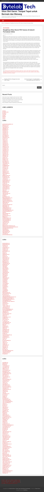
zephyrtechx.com (5, 154)
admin (11, 33)
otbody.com (4, 403)
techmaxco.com (5, 167)
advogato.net (4, 395)
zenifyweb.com (5, 194)
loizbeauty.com (5, 408)
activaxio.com (4, 169)
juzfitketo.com (4, 348)
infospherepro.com (5, 176)
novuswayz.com (5, 156)
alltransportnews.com (6, 292)
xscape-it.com (4, 304)
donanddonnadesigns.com (7, 200)
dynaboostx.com (5, 158)
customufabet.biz (5, 283)
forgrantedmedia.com (6, 376)
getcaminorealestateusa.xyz (7, 234)
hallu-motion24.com (5, 450)
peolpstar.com (4, 378)
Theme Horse (37, 488)
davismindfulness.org (6, 231)
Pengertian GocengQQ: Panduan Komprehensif (10, 101)
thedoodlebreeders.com (6, 322)
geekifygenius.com (5, 191)
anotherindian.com (5, 344)
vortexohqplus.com (5, 163)
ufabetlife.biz (4, 276)
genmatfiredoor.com (6, 196)
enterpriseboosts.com (6, 399)
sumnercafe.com (5, 332)
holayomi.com (4, 224)
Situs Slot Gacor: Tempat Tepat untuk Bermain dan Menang (19, 488)
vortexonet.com (5, 133)
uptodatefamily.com (5, 337)
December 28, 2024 (6, 33)
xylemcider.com (5, 346)
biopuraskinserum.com (6, 436)
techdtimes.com (5, 248)
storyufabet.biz (5, 284)
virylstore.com (4, 382)
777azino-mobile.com (6, 305)
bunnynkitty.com (5, 428)
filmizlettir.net (4, 364)
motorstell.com (5, 383)
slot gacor (13, 72)
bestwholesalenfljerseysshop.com (8, 299)
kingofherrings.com (5, 418)
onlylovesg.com (5, 203)
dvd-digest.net (4, 442)
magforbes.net (5, 390)
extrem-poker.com (5, 319)
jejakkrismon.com (5, 411)
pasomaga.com (5, 349)
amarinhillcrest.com (5, 393)
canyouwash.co (5, 246)
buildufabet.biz (5, 291)
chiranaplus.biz (5, 445)
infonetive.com (5, 433)
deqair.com (4, 324)
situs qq (3, 117)
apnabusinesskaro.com (6, 471)
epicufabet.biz (4, 285)
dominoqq (36, 70)
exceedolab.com (5, 168)
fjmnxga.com (4, 430)
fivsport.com (4, 328)
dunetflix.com (4, 333)
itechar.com (4, 252)
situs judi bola (9, 480)
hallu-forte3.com (5, 449)
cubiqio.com (4, 174)
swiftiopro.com (5, 164)
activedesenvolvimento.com (7, 204)
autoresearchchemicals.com (7, 470)
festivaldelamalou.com (6, 372)
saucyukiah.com (5, 362)
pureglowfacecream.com (6, 417)
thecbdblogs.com (5, 469)
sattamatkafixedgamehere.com (7, 210)
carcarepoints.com (5, 321)
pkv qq (3, 483)
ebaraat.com (4, 255)
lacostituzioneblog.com (6, 340)
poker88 (32, 71)
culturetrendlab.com (5, 186)
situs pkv (12, 481)
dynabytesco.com (5, 171)
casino (25, 70)
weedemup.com (5, 214)
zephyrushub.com (5, 127)
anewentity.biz (4, 420)
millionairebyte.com (5, 232)
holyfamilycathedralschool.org (7, 228)
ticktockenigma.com (6, 188)
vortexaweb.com (5, 145)
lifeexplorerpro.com (5, 182)
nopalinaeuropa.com (6, 352)
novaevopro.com (5, 148)
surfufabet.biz (4, 280)
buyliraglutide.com (5, 262)
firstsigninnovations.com (6, 373)
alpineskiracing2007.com (6, 455)
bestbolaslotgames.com (6, 209)
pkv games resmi (25, 71)
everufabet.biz (4, 289)
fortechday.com (5, 233)
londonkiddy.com (5, 229)
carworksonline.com (6, 380)
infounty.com (4, 315)
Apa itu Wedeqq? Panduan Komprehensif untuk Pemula (12, 102)
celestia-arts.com (5, 369)
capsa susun (21, 70)
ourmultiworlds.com (5, 365)
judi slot (4, 480)
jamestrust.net (5, 404)
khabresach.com (5, 468)
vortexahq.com (5, 140)
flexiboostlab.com (5, 162)
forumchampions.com (6, 370)
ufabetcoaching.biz (5, 230)
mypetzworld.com (5, 314)
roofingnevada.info (5, 221)
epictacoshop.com (5, 435)
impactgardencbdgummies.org (7, 350)
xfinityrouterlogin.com (6, 462)
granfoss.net (4, 452)
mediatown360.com (5, 458)
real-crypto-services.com (6, 313)
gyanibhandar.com (5, 264)
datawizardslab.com (5, 173)
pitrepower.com (5, 457)
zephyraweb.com (5, 144)
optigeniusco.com (5, 146)
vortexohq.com (5, 178)
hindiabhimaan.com (5, 467)
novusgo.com (4, 183)
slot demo (9, 72)
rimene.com (4, 440)
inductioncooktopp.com (6, 219)
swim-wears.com (5, 375)
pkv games (15, 71)
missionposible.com (5, 460)
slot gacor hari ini (10, 482)
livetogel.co (4, 195)
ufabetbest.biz (4, 281)
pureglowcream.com (6, 423)
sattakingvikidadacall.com (6, 207)
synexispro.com (5, 223)
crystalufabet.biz (5, 286)
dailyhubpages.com (5, 205)
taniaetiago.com (5, 347)
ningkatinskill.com (5, 327)
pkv (2, 480)
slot (7, 72)
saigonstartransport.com (6, 431)
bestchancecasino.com (6, 215)
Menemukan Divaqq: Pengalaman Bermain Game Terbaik (12, 97)
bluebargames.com (5, 371)
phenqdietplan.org (5, 331)
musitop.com (4, 338)
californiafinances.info (6, 437)
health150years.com (6, 384)
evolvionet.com (5, 130)
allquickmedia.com (5, 414)
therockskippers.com (6, 451)
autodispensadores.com (6, 217)
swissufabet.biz (5, 271)
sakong (38, 71)
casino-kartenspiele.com (6, 400)
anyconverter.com (5, 409)
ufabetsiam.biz (5, 270)
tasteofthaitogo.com (6, 427)
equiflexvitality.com (5, 202)
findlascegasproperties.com (7, 197)
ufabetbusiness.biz (5, 272)
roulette (35, 71)
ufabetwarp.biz (5, 265)
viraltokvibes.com (5, 388)
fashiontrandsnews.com (6, 293)
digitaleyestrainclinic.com (6, 459)
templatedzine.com (5, 329)
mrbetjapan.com (5, 419)
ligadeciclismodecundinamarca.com (8, 225)
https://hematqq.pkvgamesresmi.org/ (11, 483)
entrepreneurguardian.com (7, 211)
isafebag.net (4, 397)
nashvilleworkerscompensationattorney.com (10, 226)
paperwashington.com (6, 213)
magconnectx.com (5, 222)
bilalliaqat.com (4, 216)
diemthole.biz (4, 412)
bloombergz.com (5, 398)
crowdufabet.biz (5, 290)
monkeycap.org (5, 391)
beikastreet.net (5, 363)
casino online (28, 70)
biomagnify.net (5, 353)
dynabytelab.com (5, 129)
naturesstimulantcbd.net (6, 351)
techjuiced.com (5, 256)
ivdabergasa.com (5, 311)
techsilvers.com (5, 325)
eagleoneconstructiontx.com (7, 201)
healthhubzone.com (5, 254)
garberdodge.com (5, 374)
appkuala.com (4, 421)
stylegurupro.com (5, 172)
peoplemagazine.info (6, 244)
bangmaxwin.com (5, 432)
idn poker (4, 71)
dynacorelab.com (5, 136)
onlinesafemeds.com (6, 263)
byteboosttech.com (5, 257)
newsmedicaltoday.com (6, 220)
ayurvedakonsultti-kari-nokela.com (8, 301)
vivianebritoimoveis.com (6, 389)
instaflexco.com (5, 159)
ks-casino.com (5, 320)
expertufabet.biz (5, 267)
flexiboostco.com (5, 125)
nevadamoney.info (5, 439)
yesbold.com (4, 253)
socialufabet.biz (5, 279)
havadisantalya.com (5, 247)
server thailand (4, 482)
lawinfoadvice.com (5, 330)
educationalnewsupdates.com (7, 124)
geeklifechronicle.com (6, 175)
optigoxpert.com (5, 155)
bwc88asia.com (5, 318)
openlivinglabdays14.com (6, 300)
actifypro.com (4, 157)
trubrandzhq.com (5, 150)
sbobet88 (4, 72)
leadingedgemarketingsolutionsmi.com (9, 296)
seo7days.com (5, 422)
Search (3, 85)
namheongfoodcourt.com (7, 447)
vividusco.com (4, 139)
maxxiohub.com (5, 143)
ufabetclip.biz (4, 266)
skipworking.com (5, 407)
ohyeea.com (4, 341)
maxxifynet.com (5, 134)
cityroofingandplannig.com (7, 310)
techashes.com (5, 245)
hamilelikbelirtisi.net (5, 165)
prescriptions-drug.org (6, 385)
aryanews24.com (5, 303)
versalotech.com (5, 166)
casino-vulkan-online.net (6, 456)
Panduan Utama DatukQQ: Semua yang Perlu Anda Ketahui (12, 99)
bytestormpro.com (5, 184)
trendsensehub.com (5, 187)
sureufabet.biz (4, 282)
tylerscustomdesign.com (6, 379)
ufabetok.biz (4, 287)
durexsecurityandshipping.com (7, 309)
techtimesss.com (5, 381)
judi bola (7, 71)
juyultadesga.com (5, 312)
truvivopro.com (5, 138)
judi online (11, 71)
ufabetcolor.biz (5, 274)
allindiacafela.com (5, 454)
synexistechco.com (5, 137)
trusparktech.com (5, 149)
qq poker (3, 115)
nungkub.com (4, 343)
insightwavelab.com (5, 181)
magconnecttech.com (6, 193)
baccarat (8, 70)
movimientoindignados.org (7, 334)
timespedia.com (5, 410)
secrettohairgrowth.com (6, 426)
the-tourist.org (5, 394)
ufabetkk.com (4, 413)
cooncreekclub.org (5, 366)
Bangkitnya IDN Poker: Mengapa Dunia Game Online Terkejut (12, 80)
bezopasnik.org (5, 429)
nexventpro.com (5, 153)
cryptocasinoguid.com (6, 295)
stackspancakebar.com (6, 446)
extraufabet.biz (5, 275)
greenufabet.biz (5, 273)
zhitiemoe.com (5, 342)
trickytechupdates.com (6, 466)
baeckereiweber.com (6, 243)
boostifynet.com (5, 152)
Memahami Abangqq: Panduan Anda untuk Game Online (12, 98)
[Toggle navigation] (3, 20)
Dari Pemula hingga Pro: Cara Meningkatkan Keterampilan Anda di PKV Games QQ (32, 80)
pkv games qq (19, 71)
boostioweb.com (5, 126)
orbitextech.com (5, 192)
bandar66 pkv (13, 70)
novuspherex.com (5, 147)
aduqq (6, 70)
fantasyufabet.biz (5, 268)
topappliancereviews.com (6, 465)
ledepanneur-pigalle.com (6, 441)
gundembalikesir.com (6, 251)
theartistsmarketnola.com (7, 443)
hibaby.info (4, 212)
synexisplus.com (5, 131)
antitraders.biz (4, 302)
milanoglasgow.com (5, 448)
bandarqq (17, 70)
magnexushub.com (5, 258)
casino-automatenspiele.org (7, 401)
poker (29, 71)
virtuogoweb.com (5, 260)
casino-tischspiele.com (6, 402)
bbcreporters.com (5, 294)
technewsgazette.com (6, 416)
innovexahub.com (5, 135)
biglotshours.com (5, 261)
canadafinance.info (5, 438)
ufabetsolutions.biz (5, 277)
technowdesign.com (6, 308)
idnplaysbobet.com (5, 206)
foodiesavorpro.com (6, 177)
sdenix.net (4, 392)
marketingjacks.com (5, 464)
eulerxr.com (4, 190)
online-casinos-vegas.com (7, 461)
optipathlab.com (5, 128)
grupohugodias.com (5, 323)
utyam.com (4, 339)
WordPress (25, 490)
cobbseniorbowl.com (6, 306)
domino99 (33, 70)
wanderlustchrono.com (6, 185)
